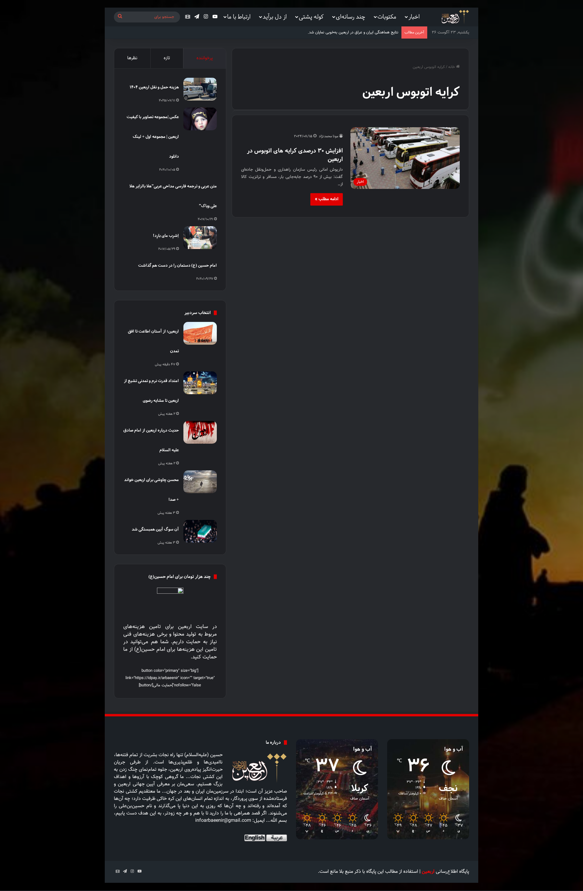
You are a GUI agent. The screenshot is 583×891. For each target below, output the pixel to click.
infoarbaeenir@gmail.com (223, 820)
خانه (452, 67)
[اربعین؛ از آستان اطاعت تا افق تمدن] (200, 333)
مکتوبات (386, 16)
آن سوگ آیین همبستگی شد (155, 529)
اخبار (414, 16)
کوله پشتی (311, 16)
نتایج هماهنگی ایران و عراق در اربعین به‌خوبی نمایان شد (353, 32)
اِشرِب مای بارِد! (166, 235)
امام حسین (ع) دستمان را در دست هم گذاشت (177, 265)
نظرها (132, 58)
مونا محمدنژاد (328, 136)
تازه (167, 58)
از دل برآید (275, 16)
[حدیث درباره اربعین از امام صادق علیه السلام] (200, 432)
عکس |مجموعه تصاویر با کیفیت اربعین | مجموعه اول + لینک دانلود (153, 136)
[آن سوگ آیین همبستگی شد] (200, 531)
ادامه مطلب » (326, 199)
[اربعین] (454, 17)
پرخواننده (204, 58)
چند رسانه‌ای (350, 16)
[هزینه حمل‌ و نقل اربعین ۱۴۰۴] (200, 89)
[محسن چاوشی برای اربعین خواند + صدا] (200, 481)
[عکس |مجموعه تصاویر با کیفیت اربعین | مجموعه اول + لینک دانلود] (200, 119)
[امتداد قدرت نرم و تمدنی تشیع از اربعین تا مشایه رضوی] (200, 382)
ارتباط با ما (239, 16)
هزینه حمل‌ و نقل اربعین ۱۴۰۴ (154, 87)
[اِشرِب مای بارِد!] (200, 237)
